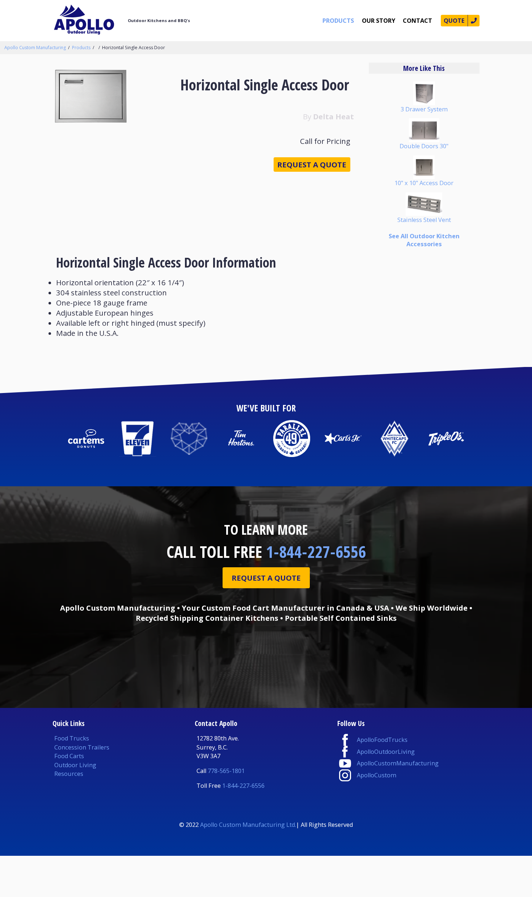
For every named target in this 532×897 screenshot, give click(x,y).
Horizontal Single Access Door (133, 47)
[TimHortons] (240, 438)
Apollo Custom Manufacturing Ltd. (248, 825)
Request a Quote (311, 164)
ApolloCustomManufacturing (398, 763)
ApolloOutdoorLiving (386, 752)
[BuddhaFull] (189, 438)
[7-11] (137, 438)
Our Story (378, 21)
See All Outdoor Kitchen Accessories (424, 240)
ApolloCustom (376, 775)
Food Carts (69, 756)
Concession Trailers (81, 747)
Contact (417, 21)
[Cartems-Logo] (85, 438)
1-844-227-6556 (316, 552)
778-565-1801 (226, 771)
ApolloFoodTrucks (382, 740)
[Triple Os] (446, 438)
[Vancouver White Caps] (394, 438)
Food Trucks (71, 738)
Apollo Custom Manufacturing (35, 47)
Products (338, 21)
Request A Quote (266, 578)
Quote (454, 21)
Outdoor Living (75, 765)
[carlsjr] (343, 438)
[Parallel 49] (291, 438)
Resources (68, 774)
